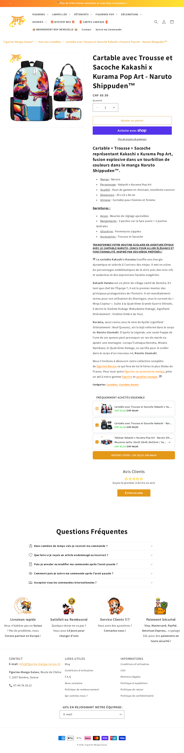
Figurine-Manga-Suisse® (18, 41)
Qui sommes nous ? (76, 695)
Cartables (112, 384)
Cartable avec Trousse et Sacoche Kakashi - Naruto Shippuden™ (143, 423)
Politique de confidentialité (137, 695)
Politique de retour (132, 689)
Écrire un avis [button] (134, 493)
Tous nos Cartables (49, 41)
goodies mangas (147, 377)
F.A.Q (68, 676)
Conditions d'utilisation (79, 670)
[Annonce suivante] (174, 3)
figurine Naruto (106, 366)
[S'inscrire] (120, 714)
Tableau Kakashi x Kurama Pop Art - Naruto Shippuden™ (143, 437)
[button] (40, 14)
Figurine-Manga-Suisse (96, 744)
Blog (67, 664)
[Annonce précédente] (10, 3)
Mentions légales (131, 676)
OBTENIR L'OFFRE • (134, 455)
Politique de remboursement (82, 689)
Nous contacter (74, 683)
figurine (127, 377)
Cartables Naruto (129, 384)
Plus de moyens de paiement (132, 139)
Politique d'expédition (134, 683)
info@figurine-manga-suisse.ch (39, 664)
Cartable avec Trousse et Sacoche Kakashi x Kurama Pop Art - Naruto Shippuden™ (116, 41)
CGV (123, 670)
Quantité (97, 100)
